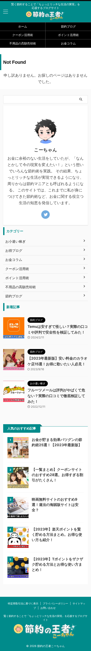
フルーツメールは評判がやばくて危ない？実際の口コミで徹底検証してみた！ (56, 396)
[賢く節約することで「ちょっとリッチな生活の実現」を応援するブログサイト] (45, 17)
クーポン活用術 (22, 35)
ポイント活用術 (68, 35)
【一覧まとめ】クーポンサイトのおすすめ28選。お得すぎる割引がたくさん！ (57, 474)
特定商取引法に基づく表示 (23, 603)
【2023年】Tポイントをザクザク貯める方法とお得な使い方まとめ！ (57, 564)
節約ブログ (68, 26)
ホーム (22, 26)
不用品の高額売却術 (22, 43)
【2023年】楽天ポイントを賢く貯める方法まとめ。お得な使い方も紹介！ (57, 534)
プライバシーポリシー (55, 603)
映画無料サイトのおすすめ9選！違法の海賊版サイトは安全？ (55, 504)
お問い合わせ (48, 607)
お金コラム (68, 43)
